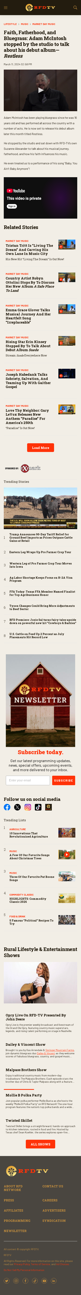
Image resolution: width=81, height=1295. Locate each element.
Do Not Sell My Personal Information (24, 1270)
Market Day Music (43, 24)
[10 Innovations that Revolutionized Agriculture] (66, 833)
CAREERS (49, 1200)
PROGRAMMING (17, 1220)
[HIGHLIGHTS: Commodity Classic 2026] (66, 898)
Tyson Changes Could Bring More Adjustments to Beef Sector (42, 607)
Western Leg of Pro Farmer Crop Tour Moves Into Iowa (40, 565)
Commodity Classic (21, 894)
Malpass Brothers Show (26, 1070)
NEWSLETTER (15, 1231)
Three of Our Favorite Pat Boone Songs (31, 878)
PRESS (9, 1200)
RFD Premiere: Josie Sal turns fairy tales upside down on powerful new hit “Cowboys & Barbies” (42, 621)
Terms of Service (40, 1264)
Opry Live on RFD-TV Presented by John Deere (36, 1017)
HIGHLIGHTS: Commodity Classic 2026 (27, 900)
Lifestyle (10, 24)
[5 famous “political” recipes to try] (66, 920)
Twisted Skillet (19, 1120)
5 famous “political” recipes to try (31, 922)
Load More (40, 448)
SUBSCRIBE (63, 780)
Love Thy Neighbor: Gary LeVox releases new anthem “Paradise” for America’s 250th (27, 416)
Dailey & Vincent (46, 1053)
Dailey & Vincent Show (26, 1044)
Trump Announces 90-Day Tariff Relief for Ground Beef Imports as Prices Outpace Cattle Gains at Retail (41, 537)
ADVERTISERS (54, 1210)
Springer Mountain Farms (59, 1050)
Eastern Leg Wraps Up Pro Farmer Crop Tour (40, 552)
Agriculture (17, 829)
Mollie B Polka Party (24, 1095)
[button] (40, 90)
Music (24, 24)
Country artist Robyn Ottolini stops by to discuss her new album (30, 284)
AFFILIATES (13, 1210)
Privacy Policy (22, 1264)
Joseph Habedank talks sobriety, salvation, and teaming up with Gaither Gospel (28, 380)
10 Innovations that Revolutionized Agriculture (28, 835)
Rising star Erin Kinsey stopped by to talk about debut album (28, 345)
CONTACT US (52, 1186)
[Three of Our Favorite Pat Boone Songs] (66, 876)
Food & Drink (17, 916)
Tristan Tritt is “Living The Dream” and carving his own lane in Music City (29, 249)
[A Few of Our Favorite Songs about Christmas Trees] (66, 854)
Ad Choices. (63, 1264)
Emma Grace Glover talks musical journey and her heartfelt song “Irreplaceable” (28, 316)
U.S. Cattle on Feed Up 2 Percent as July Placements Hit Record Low (36, 636)
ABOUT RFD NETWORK (13, 1188)
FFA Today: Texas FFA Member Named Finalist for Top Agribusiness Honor (42, 593)
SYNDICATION (54, 1220)
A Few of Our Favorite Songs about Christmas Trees (29, 856)
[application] (40, 90)
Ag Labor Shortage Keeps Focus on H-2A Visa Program (40, 579)
